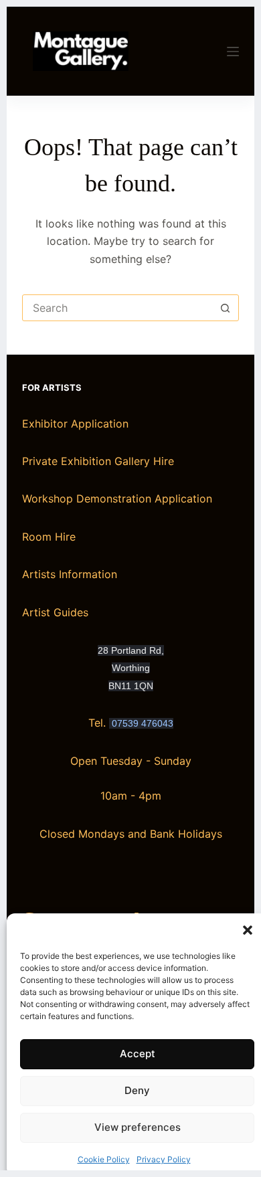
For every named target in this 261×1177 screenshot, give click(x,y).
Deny (137, 1090)
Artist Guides (55, 612)
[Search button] (225, 308)
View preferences (137, 1127)
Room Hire (49, 536)
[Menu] (233, 52)
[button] (247, 930)
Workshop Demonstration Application (117, 498)
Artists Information (69, 574)
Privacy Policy (164, 1159)
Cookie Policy (104, 1159)
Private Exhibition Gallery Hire (98, 461)
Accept (137, 1053)
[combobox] (117, 307)
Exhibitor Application (75, 423)
